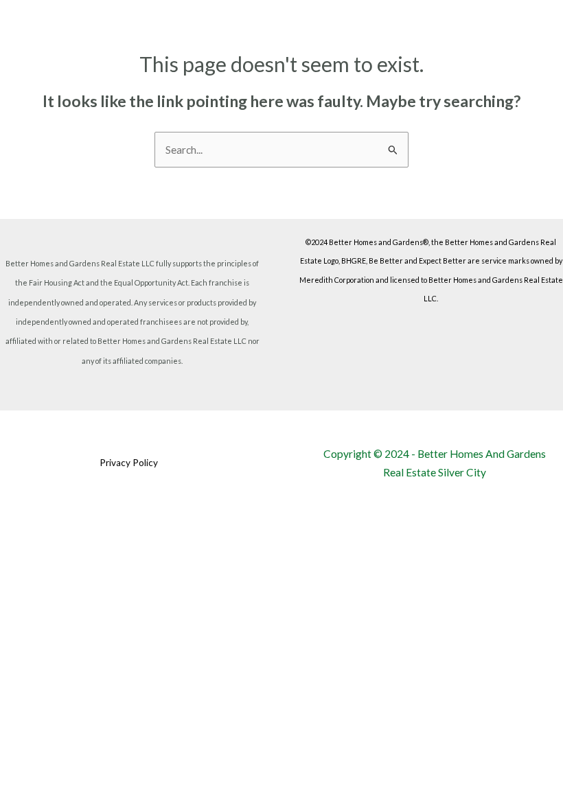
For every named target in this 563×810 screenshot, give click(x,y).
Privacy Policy (129, 462)
